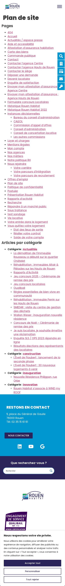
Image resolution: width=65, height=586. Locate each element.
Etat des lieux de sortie (28, 230)
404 (10, 32)
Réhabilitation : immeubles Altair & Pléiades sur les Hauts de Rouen (36, 266)
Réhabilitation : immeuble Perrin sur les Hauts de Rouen (37, 301)
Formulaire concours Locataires (28, 102)
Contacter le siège (20, 71)
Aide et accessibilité (21, 44)
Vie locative (15, 218)
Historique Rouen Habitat (24, 106)
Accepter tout (32, 563)
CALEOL (18, 121)
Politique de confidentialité (25, 187)
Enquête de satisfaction (23, 83)
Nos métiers (15, 156)
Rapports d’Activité (26, 272)
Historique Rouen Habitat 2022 (27, 110)
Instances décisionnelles (24, 114)
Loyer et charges (18, 141)
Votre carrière (22, 168)
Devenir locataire (19, 79)
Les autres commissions (29, 137)
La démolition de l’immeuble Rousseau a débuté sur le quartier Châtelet (36, 257)
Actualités (30, 249)
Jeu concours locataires (29, 284)
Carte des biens (18, 52)
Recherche (15, 202)
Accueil (12, 36)
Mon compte (16, 148)
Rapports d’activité (20, 199)
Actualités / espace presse (25, 40)
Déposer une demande (23, 75)
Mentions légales (19, 144)
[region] (32, 558)
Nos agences (16, 152)
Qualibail (19, 288)
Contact (13, 59)
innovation (30, 384)
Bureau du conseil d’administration (37, 117)
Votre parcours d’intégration (32, 171)
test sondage (16, 214)
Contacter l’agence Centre (25, 63)
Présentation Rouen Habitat (26, 195)
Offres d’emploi (18, 179)
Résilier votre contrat (27, 233)
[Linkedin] (20, 447)
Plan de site (15, 183)
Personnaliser (32, 571)
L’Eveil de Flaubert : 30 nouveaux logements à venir (34, 367)
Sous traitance (17, 210)
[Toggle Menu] (59, 6)
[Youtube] (31, 447)
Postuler (13, 191)
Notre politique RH (19, 160)
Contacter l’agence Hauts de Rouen (31, 67)
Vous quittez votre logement (26, 226)
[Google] (42, 447)
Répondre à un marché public (27, 206)
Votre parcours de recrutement (34, 175)
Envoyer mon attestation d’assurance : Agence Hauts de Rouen (33, 96)
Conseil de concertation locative (35, 133)
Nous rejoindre (17, 164)
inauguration (32, 373)
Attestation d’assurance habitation (31, 48)
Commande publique (22, 55)
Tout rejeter (32, 579)
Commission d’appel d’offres (32, 125)
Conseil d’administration (30, 129)
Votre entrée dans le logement (28, 222)
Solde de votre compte (29, 237)
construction (32, 354)
